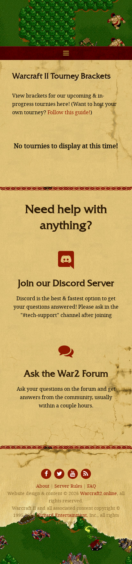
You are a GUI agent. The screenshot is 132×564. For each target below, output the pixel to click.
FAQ (91, 486)
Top (126, 558)
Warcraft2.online (66, 19)
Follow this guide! (68, 112)
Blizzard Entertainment (61, 515)
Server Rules (68, 486)
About (42, 486)
